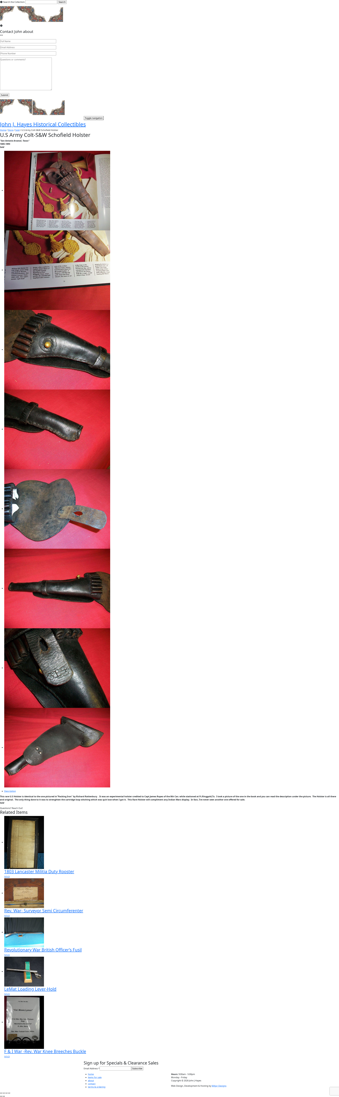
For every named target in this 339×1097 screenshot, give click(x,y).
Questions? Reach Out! (11, 808)
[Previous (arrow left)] (1, 1096)
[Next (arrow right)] (4, 1096)
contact (91, 1083)
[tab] (171, 791)
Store (10, 130)
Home (3, 130)
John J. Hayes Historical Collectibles (43, 124)
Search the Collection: (14, 2)
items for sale (95, 1077)
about (91, 1080)
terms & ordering (96, 1086)
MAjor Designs (219, 1085)
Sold (17, 130)
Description (10, 791)
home (91, 1074)
